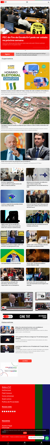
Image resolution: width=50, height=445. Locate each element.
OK (25, 432)
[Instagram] (6, 411)
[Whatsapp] (4, 411)
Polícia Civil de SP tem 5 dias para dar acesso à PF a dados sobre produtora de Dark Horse (37, 206)
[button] (27, 2)
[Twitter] (8, 411)
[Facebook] (10, 411)
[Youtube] (2, 411)
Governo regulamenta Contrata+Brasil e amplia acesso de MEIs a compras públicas (11, 184)
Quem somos (6, 399)
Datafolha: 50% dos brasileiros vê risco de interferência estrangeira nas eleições (37, 283)
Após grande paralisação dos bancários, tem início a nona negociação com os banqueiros (10, 283)
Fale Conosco (7, 393)
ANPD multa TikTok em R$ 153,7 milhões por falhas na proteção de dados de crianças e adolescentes (10, 226)
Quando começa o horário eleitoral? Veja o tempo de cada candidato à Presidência (25, 90)
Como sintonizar (8, 396)
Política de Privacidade (10, 402)
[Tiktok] (12, 411)
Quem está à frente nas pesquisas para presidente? (15, 161)
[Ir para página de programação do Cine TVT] (25, 318)
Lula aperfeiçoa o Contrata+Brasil (11, 263)
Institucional (6, 390)
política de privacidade (41, 430)
